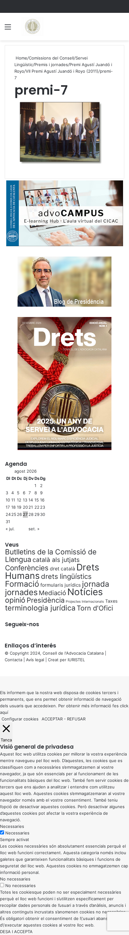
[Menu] (8, 29)
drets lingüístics (66, 576)
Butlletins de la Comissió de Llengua (50, 556)
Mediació (52, 593)
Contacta (13, 659)
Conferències (27, 568)
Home (20, 57)
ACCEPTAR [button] (52, 718)
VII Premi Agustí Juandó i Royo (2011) (62, 71)
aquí (4, 712)
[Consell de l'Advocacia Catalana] (32, 26)
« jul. (10, 528)
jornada (95, 584)
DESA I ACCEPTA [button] (16, 931)
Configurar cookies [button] (20, 718)
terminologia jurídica (40, 608)
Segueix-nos (22, 624)
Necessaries (17, 832)
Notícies (85, 591)
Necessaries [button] (12, 826)
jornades (21, 592)
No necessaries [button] (15, 878)
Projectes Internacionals (85, 602)
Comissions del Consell (51, 57)
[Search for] (121, 29)
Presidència (45, 600)
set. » (33, 528)
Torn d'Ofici (95, 608)
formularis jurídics (60, 585)
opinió (15, 600)
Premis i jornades (51, 64)
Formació (22, 584)
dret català (62, 569)
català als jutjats (56, 560)
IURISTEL (76, 659)
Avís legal (35, 659)
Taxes (111, 601)
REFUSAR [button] (76, 718)
